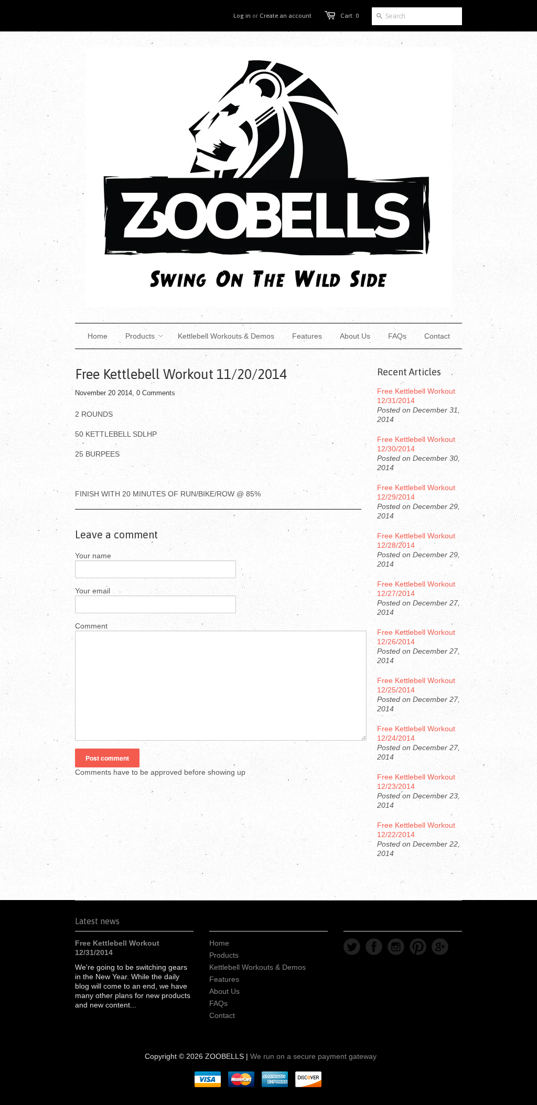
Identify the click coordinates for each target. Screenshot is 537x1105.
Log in (242, 15)
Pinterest (418, 946)
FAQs (218, 1003)
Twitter (351, 946)
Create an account (286, 15)
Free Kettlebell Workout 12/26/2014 (416, 637)
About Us (224, 991)
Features (224, 979)
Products (224, 955)
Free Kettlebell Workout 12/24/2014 (416, 733)
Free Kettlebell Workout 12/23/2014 (416, 781)
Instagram (396, 946)
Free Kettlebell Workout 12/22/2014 (416, 830)
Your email (92, 591)
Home (219, 943)
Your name (93, 555)
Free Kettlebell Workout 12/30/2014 (416, 444)
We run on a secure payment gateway (313, 1056)
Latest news (97, 921)
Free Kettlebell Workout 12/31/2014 (416, 396)
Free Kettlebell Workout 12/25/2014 (416, 685)
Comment (91, 626)
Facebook (374, 946)
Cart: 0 (349, 15)
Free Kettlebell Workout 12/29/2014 (416, 492)
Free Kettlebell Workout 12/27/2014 (416, 589)
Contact (222, 1015)
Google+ (440, 946)
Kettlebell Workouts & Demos (257, 967)
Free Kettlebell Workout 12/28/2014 (416, 540)
